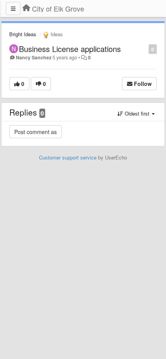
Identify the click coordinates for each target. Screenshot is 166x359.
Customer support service (68, 157)
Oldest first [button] (137, 113)
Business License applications (70, 48)
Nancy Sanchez (33, 57)
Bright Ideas (22, 34)
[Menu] (13, 8)
